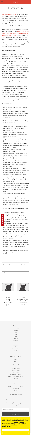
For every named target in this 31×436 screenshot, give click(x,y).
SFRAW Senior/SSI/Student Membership (8, 300)
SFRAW (15, 359)
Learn (15, 332)
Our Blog (15, 338)
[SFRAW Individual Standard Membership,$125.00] (23, 287)
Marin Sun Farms (15, 368)
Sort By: (4, 273)
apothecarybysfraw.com (19, 422)
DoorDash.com (14, 425)
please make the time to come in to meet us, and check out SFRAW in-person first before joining (15, 33)
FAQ (15, 336)
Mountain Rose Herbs (15, 363)
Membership (15, 348)
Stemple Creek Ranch (15, 365)
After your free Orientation (9, 14)
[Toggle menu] (2, 2)
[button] (15, 264)
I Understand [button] (15, 430)
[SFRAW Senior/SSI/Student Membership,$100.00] (8, 287)
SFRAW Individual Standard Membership (22, 300)
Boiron (15, 367)
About (15, 334)
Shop (15, 350)
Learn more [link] (8, 426)
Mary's (15, 361)
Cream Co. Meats (15, 370)
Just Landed (15, 329)
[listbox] (11, 273)
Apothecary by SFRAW (15, 374)
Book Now (15, 330)
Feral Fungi (15, 372)
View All (15, 378)
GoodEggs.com (5, 425)
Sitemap (15, 340)
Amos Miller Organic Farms (15, 376)
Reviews (2, 220)
